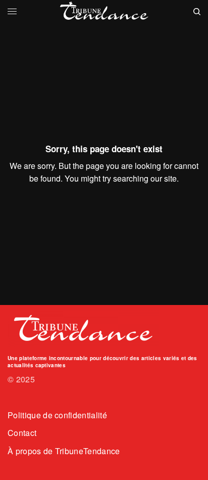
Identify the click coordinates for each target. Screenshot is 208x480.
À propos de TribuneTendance (64, 451)
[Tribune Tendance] (104, 11)
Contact (22, 433)
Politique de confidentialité (57, 415)
